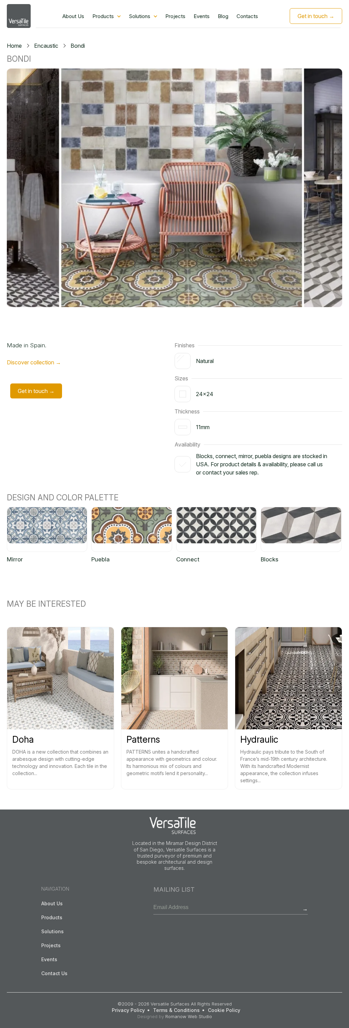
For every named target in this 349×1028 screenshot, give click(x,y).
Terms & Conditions (176, 1010)
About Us (73, 16)
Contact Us (54, 973)
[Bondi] (174, 188)
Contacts (247, 16)
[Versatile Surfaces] (19, 16)
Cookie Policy (224, 1010)
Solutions (139, 16)
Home (14, 45)
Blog (223, 16)
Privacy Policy (128, 1010)
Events (202, 16)
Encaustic (46, 45)
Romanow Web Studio (188, 1016)
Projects (175, 16)
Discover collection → (34, 362)
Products (103, 16)
